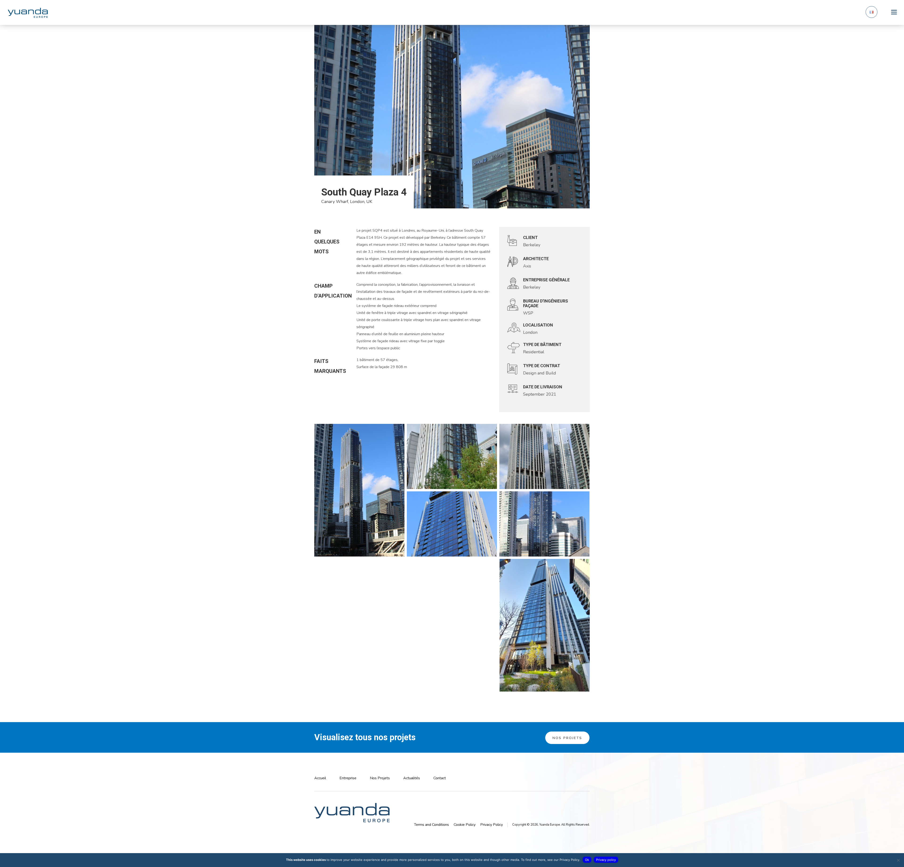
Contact (439, 778)
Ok (587, 860)
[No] (898, 860)
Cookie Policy (465, 824)
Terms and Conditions (431, 824)
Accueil (320, 778)
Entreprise (347, 778)
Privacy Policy (491, 824)
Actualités (411, 778)
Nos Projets (567, 738)
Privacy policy (606, 860)
